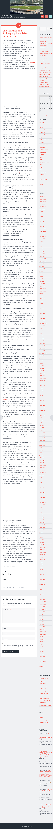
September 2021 (42, 266)
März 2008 (41, 654)
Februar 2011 (42, 574)
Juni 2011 (41, 564)
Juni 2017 (41, 390)
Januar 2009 (42, 629)
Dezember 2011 (42, 549)
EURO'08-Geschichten (44, 139)
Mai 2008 (41, 649)
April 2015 (41, 455)
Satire (40, 169)
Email (40, 137)
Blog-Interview (42, 129)
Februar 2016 (42, 430)
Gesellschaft (42, 147)
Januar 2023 (42, 226)
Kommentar (7, 609)
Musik (40, 157)
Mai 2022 (41, 246)
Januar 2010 (42, 599)
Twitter (41, 184)
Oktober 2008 (42, 636)
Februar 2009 (42, 626)
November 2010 (42, 582)
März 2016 (41, 427)
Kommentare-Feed (43, 722)
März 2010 (41, 594)
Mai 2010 (41, 589)
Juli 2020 (41, 301)
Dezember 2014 (42, 465)
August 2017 (42, 385)
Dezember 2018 (42, 345)
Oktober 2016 (42, 410)
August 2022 (42, 239)
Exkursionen (42, 142)
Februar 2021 (42, 283)
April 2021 (41, 278)
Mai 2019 (41, 333)
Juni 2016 (41, 420)
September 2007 (42, 669)
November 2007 (42, 664)
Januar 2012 (42, 547)
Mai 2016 (41, 423)
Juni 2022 (41, 244)
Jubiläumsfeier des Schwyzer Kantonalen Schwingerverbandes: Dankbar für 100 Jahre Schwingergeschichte (45, 82)
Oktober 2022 (42, 234)
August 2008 (42, 641)
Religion (41, 167)
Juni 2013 (41, 510)
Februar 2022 (42, 253)
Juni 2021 (41, 273)
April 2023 (41, 219)
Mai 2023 (41, 216)
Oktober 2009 (42, 606)
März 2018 (41, 368)
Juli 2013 (41, 507)
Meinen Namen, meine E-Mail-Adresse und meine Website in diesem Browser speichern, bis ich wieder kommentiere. (17, 646)
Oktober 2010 (42, 584)
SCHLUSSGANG (42, 702)
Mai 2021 (41, 276)
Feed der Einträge (43, 720)
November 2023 (42, 201)
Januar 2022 (42, 256)
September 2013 (42, 502)
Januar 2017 (42, 403)
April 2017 (41, 395)
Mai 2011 (41, 567)
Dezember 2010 (42, 579)
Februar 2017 (42, 400)
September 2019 (42, 323)
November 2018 (42, 348)
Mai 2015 (41, 452)
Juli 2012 (41, 532)
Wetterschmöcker (43, 187)
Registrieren (42, 715)
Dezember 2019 (42, 316)
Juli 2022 (41, 241)
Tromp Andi (41, 804)
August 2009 (42, 611)
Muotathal (41, 154)
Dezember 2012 (42, 524)
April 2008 (41, 651)
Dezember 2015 (42, 435)
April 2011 (41, 569)
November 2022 (42, 231)
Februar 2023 (42, 224)
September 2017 (42, 383)
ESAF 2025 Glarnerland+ (44, 696)
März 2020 (41, 308)
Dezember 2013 (42, 495)
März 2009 (41, 624)
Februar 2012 (42, 544)
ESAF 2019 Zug (42, 691)
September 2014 (42, 472)
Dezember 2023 (42, 199)
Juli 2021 (41, 271)
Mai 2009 (41, 619)
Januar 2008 (42, 659)
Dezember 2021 (42, 258)
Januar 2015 (42, 462)
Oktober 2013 (42, 500)
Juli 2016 (41, 418)
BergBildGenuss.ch (43, 681)
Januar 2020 (42, 313)
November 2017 (42, 378)
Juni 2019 (41, 331)
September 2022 (42, 236)
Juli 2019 (41, 328)
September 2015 (42, 442)
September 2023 (42, 206)
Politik (40, 164)
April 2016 (41, 425)
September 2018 (42, 353)
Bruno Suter (42, 132)
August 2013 (42, 505)
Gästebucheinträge (43, 144)
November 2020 (42, 291)
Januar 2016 (42, 432)
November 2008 (42, 634)
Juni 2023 (41, 214)
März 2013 (41, 517)
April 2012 (41, 539)
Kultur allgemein (42, 152)
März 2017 (41, 398)
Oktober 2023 (42, 204)
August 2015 (42, 445)
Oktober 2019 (42, 321)
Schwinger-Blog (6, 16)
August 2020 (42, 298)
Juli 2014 (41, 477)
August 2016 (42, 415)
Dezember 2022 (42, 229)
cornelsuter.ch (42, 688)
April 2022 (41, 248)
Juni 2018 (41, 360)
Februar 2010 (42, 597)
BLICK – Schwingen (43, 686)
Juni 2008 (41, 646)
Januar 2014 (42, 492)
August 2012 (42, 529)
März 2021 (41, 281)
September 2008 (42, 639)
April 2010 (41, 592)
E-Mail (5, 634)
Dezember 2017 (42, 375)
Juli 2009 (41, 614)
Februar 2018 (42, 370)
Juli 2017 (41, 388)
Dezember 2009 (42, 602)
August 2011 (42, 559)
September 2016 (42, 413)
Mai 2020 (41, 303)
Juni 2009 (41, 616)
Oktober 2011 (42, 554)
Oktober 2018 (42, 350)
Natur (40, 159)
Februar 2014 (42, 490)
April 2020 (41, 306)
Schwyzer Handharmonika (45, 705)
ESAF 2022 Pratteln (43, 693)
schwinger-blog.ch (26, 826)
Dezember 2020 (42, 288)
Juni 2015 (41, 450)
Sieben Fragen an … (43, 179)
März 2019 (41, 338)
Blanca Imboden (42, 683)
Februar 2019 (42, 340)
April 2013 (41, 514)
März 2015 (41, 457)
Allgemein (41, 122)
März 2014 (41, 487)
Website (5, 639)
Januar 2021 (42, 286)
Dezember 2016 (42, 405)
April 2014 (41, 485)
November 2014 (42, 467)
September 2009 (42, 609)
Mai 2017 (41, 393)
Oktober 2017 (42, 380)
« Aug (45, 115)
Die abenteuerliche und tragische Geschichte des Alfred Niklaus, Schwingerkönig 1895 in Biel (45, 736)
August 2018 (42, 355)
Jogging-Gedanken (43, 149)
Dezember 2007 (42, 661)
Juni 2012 (41, 534)
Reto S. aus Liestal (43, 750)
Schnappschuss (42, 172)
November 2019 (42, 318)
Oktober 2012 (42, 527)
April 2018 (41, 365)
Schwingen (41, 177)
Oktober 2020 (42, 293)
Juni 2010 (41, 587)
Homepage (32, 62)
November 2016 (42, 408)
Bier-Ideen (41, 127)
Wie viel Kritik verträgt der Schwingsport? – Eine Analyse (45, 790)
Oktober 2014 (42, 470)
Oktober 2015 (42, 440)
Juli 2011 (41, 562)
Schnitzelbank (42, 174)
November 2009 (42, 604)
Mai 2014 (41, 482)
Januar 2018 (42, 373)
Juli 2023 (41, 211)
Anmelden (41, 717)
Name (5, 629)
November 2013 (42, 497)
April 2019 (41, 336)
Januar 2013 (42, 522)
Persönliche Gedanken (44, 162)
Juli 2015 (41, 447)
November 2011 (42, 552)
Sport (40, 182)
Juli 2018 (41, 358)
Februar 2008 (42, 656)
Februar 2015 (42, 460)
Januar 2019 (42, 343)
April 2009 (41, 621)
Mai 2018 (41, 363)
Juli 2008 (41, 644)
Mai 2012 (41, 537)
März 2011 (41, 572)
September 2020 (42, 296)
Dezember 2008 (42, 631)
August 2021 (42, 268)
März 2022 (41, 251)
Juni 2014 (41, 480)
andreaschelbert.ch (43, 678)
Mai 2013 (41, 512)
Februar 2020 (42, 311)
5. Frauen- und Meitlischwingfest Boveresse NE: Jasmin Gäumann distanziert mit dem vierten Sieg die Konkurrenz (45, 45)
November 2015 (42, 437)
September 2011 (42, 557)
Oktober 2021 (42, 263)
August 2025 (42, 196)
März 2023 (41, 221)
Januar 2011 (42, 577)
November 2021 (42, 261)
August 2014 (42, 475)
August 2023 (42, 209)
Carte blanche (42, 134)
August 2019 (42, 326)
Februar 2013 (42, 519)
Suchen (41, 26)
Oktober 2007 (42, 666)
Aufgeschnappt (42, 124)
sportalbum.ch (6, 399)
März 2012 (41, 542)
